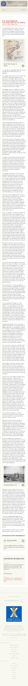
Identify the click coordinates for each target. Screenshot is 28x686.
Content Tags (14, 658)
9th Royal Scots (18, 578)
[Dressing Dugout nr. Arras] (14, 474)
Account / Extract (8, 579)
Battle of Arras (12, 541)
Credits (14, 672)
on (11, 600)
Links (14, 674)
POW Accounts (14, 647)
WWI (5, 581)
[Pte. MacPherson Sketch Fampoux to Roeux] (14, 50)
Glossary (14, 667)
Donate (14, 676)
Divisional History (7, 16)
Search (23, 9)
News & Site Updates (14, 653)
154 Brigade (7, 578)
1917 (12, 578)
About (14, 663)
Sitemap (14, 678)
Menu (4, 9)
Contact (14, 670)
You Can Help (14, 665)
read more (23, 541)
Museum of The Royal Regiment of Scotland (14, 629)
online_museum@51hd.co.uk (14, 596)
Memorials (14, 651)
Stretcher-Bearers (17, 579)
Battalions (14, 649)
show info (23, 66)
